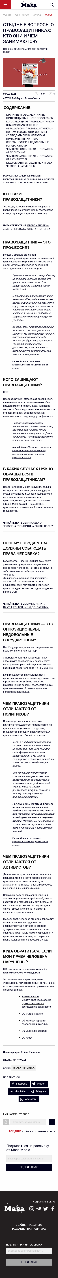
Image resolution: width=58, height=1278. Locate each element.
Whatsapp (30, 1099)
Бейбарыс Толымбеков (26, 98)
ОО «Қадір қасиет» (32, 1013)
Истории (37, 15)
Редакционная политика (29, 1228)
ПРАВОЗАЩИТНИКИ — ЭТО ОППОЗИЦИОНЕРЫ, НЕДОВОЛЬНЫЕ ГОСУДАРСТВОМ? (27, 142)
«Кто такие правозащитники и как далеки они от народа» (30, 364)
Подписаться (29, 1167)
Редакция (36, 1224)
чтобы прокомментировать (32, 1131)
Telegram (40, 1091)
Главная (7, 15)
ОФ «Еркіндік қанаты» (34, 1030)
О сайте (20, 1224)
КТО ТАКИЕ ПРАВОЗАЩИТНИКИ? (25, 114)
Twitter (40, 1083)
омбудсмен (33, 972)
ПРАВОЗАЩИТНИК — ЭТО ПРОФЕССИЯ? (29, 118)
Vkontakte (20, 1091)
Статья (48, 15)
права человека (23, 1067)
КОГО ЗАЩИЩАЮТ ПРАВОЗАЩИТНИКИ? (30, 121)
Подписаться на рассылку (24, 1244)
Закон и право (22, 15)
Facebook (21, 1083)
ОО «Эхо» (27, 1037)
